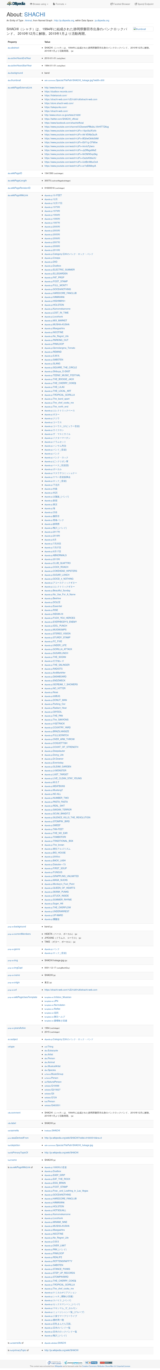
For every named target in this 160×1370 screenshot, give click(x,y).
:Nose (51, 692)
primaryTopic (18, 1350)
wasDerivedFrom (18, 1137)
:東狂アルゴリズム (57, 848)
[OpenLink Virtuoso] (54, 1362)
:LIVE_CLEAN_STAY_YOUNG (63, 778)
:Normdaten (55, 1004)
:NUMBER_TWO (57, 797)
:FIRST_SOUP (56, 868)
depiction (14, 1145)
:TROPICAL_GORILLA (60, 394)
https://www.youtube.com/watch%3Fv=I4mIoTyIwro (70, 146)
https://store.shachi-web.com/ (59, 103)
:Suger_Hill (54, 903)
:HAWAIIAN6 (55, 296)
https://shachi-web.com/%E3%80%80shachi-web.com (71, 99)
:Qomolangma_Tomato (60, 347)
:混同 (51, 1012)
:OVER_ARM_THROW (60, 739)
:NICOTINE (54, 332)
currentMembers (19, 933)
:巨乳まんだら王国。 (59, 1323)
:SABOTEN (54, 359)
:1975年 (52, 206)
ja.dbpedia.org (102, 20)
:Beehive (53, 598)
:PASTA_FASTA (56, 801)
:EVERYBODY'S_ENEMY (61, 621)
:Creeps (52, 257)
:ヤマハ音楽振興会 (57, 476)
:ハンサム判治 (55, 445)
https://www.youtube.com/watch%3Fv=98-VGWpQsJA (71, 134)
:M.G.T (52, 782)
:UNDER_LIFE (56, 645)
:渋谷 (51, 512)
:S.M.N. (52, 355)
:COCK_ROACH (56, 566)
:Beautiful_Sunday (57, 590)
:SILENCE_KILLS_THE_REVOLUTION (67, 817)
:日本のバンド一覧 (57, 1327)
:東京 (51, 504)
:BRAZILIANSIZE (57, 731)
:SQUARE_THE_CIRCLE (61, 367)
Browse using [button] (39, 3)
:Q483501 (52, 1105)
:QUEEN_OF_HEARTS (60, 887)
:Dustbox (53, 265)
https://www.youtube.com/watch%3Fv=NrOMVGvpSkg (71, 154)
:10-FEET (53, 195)
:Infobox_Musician (58, 997)
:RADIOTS (53, 668)
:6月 (50, 539)
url (12, 989)
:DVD (51, 261)
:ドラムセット (55, 441)
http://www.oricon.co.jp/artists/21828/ (63, 114)
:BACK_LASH (55, 860)
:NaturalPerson (53, 1081)
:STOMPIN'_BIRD (57, 821)
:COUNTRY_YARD (58, 727)
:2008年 (52, 246)
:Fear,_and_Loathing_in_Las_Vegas (66, 1190)
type (11, 1046)
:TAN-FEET (54, 829)
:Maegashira (55, 328)
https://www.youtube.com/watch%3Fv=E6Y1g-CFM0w (71, 142)
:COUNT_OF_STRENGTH (61, 746)
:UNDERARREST (57, 911)
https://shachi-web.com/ (56, 111)
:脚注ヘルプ (55, 1016)
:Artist (49, 1054)
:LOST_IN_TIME (57, 312)
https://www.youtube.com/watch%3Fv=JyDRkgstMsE (70, 150)
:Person (50, 1058)
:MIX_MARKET (56, 320)
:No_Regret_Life (57, 336)
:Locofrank (54, 316)
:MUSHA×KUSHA (57, 324)
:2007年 (52, 242)
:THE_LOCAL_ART (58, 390)
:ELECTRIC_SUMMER (60, 269)
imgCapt (15, 967)
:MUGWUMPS (55, 629)
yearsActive (17, 1027)
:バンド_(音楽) (56, 449)
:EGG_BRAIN (55, 1182)
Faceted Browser (121, 3)
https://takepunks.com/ (56, 107)
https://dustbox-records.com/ (59, 91)
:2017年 (52, 531)
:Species (50, 1070)
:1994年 (52, 214)
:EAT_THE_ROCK (57, 1178)
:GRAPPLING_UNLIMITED (62, 876)
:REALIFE (53, 1257)
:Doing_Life (54, 754)
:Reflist (52, 1008)
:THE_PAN (54, 715)
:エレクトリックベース (60, 410)
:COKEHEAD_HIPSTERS (61, 570)
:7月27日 (53, 547)
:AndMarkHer (55, 672)
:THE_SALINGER (57, 664)
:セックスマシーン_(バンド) (62, 1304)
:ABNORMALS (56, 555)
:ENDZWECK (55, 680)
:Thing (49, 1046)
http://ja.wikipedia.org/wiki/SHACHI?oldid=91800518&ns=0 (73, 1137)
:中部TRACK (55, 723)
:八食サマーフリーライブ (61, 1315)
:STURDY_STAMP (57, 637)
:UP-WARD (54, 915)
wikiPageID (15, 173)
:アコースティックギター (61, 582)
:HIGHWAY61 (55, 300)
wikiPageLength (17, 180)
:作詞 (51, 492)
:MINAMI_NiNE (56, 1221)
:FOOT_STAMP (56, 281)
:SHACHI (52, 1130)
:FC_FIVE (53, 641)
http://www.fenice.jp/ (54, 87)
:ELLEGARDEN (56, 273)
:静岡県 (52, 523)
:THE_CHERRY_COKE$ (60, 383)
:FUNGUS (53, 872)
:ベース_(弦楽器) (57, 465)
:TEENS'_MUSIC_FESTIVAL (62, 375)
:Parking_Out (55, 703)
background (15, 72)
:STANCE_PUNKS (57, 1268)
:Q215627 (52, 1089)
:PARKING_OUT (56, 340)
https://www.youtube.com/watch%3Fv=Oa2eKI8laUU (70, 157)
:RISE (51, 610)
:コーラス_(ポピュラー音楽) (62, 426)
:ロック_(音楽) (56, 480)
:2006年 (52, 238)
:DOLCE (52, 602)
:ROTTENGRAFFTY (58, 1261)
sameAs (13, 1130)
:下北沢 (52, 484)
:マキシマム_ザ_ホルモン (61, 1308)
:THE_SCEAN (55, 656)
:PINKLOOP (54, 343)
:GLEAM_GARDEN (58, 766)
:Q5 (49, 1093)
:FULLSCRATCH (57, 735)
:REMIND (53, 351)
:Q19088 (52, 1085)
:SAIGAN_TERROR (58, 809)
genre (14, 949)
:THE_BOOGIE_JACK (59, 379)
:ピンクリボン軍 (56, 461)
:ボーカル (53, 469)
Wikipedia (58, 1366)
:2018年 (52, 535)
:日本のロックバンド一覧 (61, 1331)
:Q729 (51, 1097)
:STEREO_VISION (57, 633)
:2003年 (52, 230)
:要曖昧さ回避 (56, 1020)
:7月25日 (53, 543)
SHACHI (34, 14)
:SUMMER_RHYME (58, 899)
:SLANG (52, 363)
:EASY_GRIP (55, 1175)
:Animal (50, 1062)
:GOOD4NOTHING (58, 289)
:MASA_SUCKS (56, 880)
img (13, 960)
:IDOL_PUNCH (56, 625)
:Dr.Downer (54, 758)
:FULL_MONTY (56, 285)
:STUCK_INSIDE (57, 895)
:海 (50, 508)
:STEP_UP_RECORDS (60, 1272)
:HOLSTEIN (54, 304)
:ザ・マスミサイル (57, 433)
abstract (13, 47)
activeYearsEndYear (19, 58)
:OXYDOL (53, 711)
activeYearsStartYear (20, 65)
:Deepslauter (55, 750)
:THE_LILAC (55, 386)
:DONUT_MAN (56, 700)
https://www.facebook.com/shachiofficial (64, 122)
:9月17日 (53, 551)
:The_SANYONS (56, 719)
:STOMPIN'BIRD (56, 1276)
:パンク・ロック (56, 457)
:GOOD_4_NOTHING (59, 578)
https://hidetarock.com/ (56, 95)
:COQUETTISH (56, 743)
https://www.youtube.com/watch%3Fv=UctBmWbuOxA (71, 161)
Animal (28, 20)
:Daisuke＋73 (55, 864)
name (14, 975)
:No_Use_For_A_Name (60, 594)
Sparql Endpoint (145, 3)
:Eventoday (54, 762)
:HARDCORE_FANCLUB (61, 293)
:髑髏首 (52, 919)
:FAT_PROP (54, 277)
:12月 (51, 199)
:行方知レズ (54, 660)
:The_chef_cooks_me (59, 402)
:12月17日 (53, 203)
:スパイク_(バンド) (58, 1300)
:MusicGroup (54, 1073)
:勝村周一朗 (54, 1319)
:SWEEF (53, 825)
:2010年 (52, 250)
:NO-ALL (53, 793)
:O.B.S (52, 1241)
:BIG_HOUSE (55, 852)
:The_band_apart (57, 398)
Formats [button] (60, 3)
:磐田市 (52, 516)
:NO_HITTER (55, 688)
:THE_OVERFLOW (58, 907)
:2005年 (52, 234)
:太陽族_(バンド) (57, 496)
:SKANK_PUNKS (57, 891)
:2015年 (52, 559)
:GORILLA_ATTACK (58, 649)
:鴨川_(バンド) (56, 527)
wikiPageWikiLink (18, 195)
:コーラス (53, 422)
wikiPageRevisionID (19, 187)
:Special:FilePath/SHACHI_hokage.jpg (69, 1145)
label (12, 1123)
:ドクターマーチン (57, 437)
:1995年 (52, 218)
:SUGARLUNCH (56, 653)
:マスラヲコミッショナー (61, 473)
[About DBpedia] (16, 4)
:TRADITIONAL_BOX (59, 840)
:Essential (53, 606)
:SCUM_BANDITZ (57, 813)
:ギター (52, 414)
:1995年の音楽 (56, 1167)
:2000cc (52, 856)
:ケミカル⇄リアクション (61, 1292)
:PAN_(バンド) (56, 1249)
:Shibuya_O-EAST (57, 371)
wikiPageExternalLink (20, 87)
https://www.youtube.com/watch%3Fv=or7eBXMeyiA (70, 165)
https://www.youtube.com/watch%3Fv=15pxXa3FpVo (70, 130)
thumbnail (14, 80)
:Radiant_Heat (56, 707)
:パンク (52, 453)
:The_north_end (56, 406)
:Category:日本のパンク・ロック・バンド (69, 253)
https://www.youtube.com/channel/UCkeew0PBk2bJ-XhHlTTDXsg (77, 126)
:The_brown (54, 844)
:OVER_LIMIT (55, 1245)
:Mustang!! (54, 790)
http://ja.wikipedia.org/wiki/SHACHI (61, 1152)
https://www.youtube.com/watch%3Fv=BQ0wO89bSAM (72, 138)
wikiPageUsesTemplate (22, 997)
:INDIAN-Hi (54, 613)
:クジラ (52, 418)
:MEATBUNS (55, 786)
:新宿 (51, 500)
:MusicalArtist (52, 1066)
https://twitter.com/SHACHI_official (61, 118)
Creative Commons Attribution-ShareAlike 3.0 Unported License (106, 1366)
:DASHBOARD (55, 676)
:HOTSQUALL (55, 1210)
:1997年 (52, 222)
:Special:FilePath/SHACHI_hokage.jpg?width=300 (74, 80)
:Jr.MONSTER (55, 770)
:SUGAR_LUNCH (57, 574)
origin (14, 982)
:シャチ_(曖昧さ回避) (59, 1296)
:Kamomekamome (57, 308)
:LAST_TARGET (56, 774)
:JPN (51, 1000)
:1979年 (52, 210)
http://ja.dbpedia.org (64, 20)
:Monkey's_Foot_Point (59, 883)
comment (14, 1112)
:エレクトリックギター (60, 586)
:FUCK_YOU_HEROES (60, 617)
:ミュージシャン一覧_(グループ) (64, 1311)
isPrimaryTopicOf (18, 1152)
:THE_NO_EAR (56, 833)
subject (13, 1039)
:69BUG (52, 696)
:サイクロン (54, 430)
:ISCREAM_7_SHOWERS (61, 684)
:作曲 (51, 488)
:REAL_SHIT (55, 805)
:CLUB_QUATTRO (58, 563)
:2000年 (52, 226)
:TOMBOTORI (55, 836)
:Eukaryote (51, 1050)
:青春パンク (54, 520)
